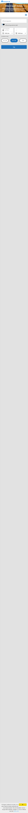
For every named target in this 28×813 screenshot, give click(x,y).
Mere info (16, 811)
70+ (23, 40)
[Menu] (26, 15)
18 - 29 (5, 40)
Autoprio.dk (6, 1)
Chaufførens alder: (5, 36)
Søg (14, 47)
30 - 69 (14, 40)
